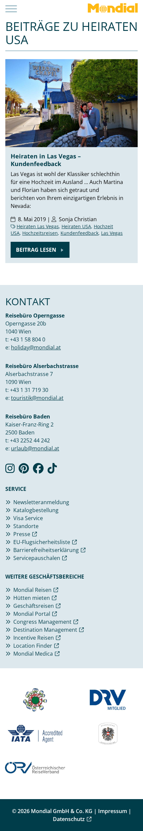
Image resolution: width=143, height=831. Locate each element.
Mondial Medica (33, 653)
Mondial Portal (31, 613)
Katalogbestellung (36, 510)
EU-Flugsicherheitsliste (41, 542)
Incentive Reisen (33, 637)
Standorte (26, 526)
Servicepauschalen (36, 558)
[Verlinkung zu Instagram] (10, 470)
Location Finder (32, 645)
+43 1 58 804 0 (27, 339)
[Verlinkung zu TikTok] (52, 470)
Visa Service (28, 518)
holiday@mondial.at (36, 347)
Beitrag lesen (37, 249)
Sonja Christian (78, 219)
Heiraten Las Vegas (38, 226)
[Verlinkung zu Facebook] (38, 470)
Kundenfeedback (79, 233)
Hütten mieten (31, 597)
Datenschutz (69, 819)
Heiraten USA (76, 226)
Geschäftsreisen (33, 605)
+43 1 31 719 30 (29, 390)
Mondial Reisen (32, 590)
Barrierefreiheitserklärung (46, 550)
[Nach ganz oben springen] (132, 809)
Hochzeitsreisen (40, 233)
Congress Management (42, 621)
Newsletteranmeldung (41, 502)
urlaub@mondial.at (35, 448)
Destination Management (45, 629)
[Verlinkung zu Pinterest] (24, 470)
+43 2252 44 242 (30, 440)
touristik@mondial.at (37, 398)
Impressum (112, 811)
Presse (21, 534)
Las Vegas (112, 233)
